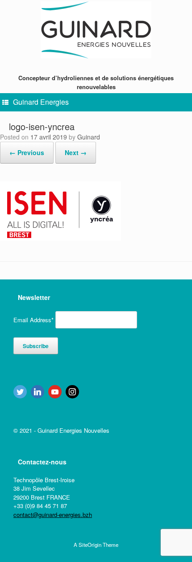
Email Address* (33, 320)
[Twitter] (20, 391)
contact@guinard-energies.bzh (52, 514)
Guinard (88, 136)
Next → (76, 152)
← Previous (26, 152)
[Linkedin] (37, 391)
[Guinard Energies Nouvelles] (96, 30)
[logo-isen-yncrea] (60, 237)
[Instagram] (72, 391)
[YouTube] (55, 391)
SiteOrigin (90, 544)
